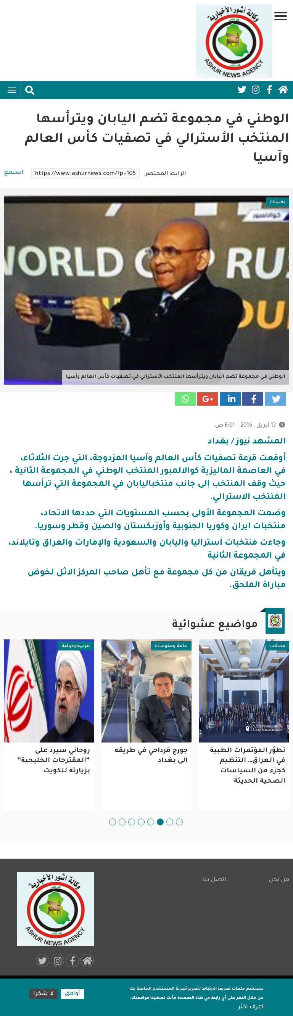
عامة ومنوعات (171, 646)
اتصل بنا (214, 880)
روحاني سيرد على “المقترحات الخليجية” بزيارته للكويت (53, 761)
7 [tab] (122, 822)
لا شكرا (43, 994)
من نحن (279, 880)
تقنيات (277, 202)
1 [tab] (179, 822)
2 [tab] (169, 822)
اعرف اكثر (251, 1007)
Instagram (256, 90)
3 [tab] (160, 822)
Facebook (269, 90)
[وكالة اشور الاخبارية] (234, 41)
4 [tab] (150, 822)
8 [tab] (112, 822)
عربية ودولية (75, 646)
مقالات (277, 646)
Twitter (242, 90)
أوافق (72, 994)
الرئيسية (283, 90)
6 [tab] (131, 822)
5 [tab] (141, 822)
